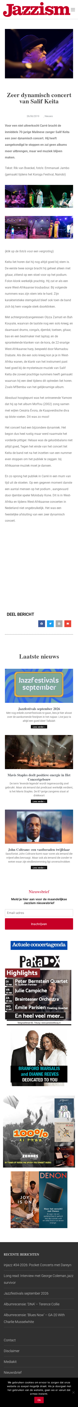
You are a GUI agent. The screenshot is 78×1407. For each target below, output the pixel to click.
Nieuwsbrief (13, 1372)
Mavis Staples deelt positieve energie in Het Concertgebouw (39, 777)
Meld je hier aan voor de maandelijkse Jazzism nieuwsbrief (39, 901)
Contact (10, 1340)
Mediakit (10, 1362)
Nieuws (49, 116)
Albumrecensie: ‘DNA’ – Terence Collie (31, 1304)
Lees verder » (39, 727)
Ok (39, 1400)
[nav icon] (73, 9)
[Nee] (73, 1392)
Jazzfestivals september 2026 (39, 708)
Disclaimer (12, 1351)
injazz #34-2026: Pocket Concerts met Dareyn (37, 1265)
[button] (41, 623)
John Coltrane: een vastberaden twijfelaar (39, 849)
